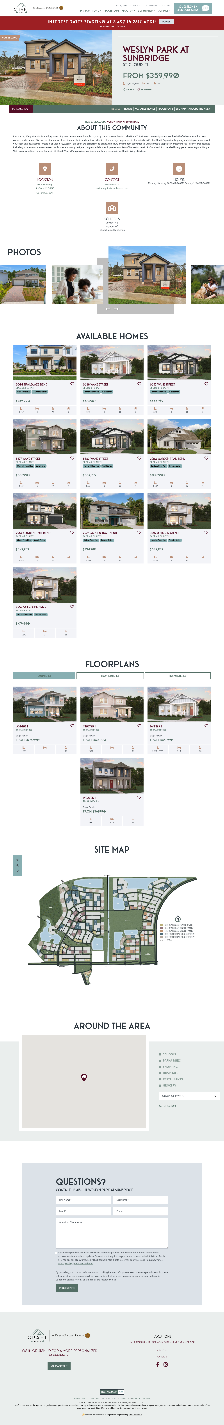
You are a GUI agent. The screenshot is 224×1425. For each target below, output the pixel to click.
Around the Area (199, 108)
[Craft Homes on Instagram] (166, 1364)
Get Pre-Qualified (138, 5)
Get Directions (44, 192)
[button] (193, 8)
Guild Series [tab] (44, 675)
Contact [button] (163, 10)
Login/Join (121, 5)
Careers (166, 5)
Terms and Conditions (100, 1398)
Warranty (154, 5)
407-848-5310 (112, 184)
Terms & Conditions (83, 1264)
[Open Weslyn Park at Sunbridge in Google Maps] (45, 169)
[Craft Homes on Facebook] (157, 1364)
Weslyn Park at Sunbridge (179, 1342)
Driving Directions (172, 1096)
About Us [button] (127, 10)
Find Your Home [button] (89, 10)
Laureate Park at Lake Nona (146, 1342)
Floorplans (111, 10)
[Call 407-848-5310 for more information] (112, 169)
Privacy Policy (65, 1264)
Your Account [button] (59, 1366)
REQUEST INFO (67, 1288)
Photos (127, 108)
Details (115, 108)
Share (130, 90)
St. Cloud (99, 122)
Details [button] (166, 21)
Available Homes (145, 108)
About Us (162, 1350)
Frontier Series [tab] (110, 675)
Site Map (181, 108)
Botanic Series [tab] (177, 675)
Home (88, 122)
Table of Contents (141, 1398)
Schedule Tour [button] (20, 108)
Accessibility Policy (121, 1398)
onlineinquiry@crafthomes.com (112, 188)
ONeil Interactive (135, 1415)
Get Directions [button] (167, 1105)
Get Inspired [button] (146, 10)
